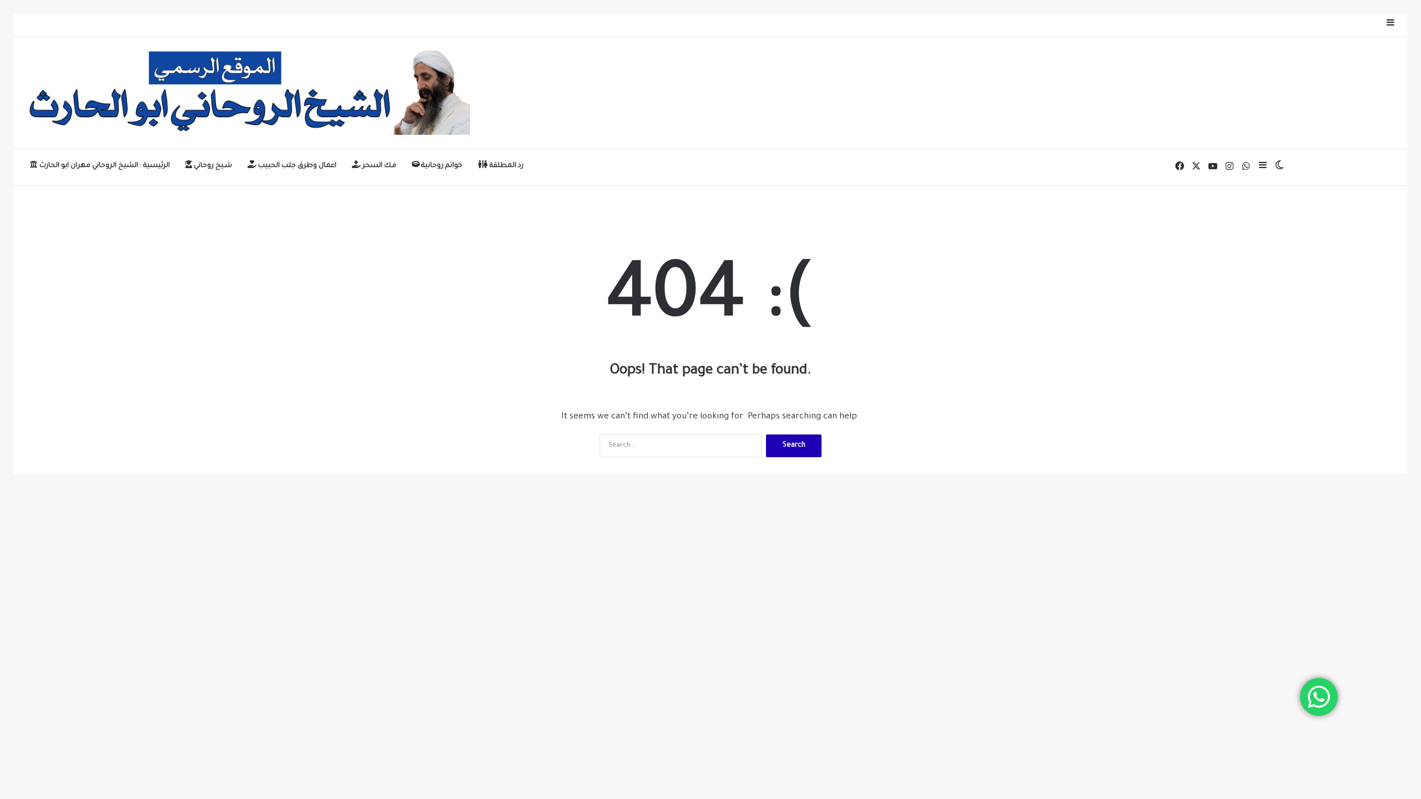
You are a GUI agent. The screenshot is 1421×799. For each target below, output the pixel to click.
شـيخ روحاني (212, 166)
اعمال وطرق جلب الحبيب (296, 166)
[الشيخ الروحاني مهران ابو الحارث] (246, 92)
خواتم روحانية (441, 166)
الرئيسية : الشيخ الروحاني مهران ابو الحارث (104, 166)
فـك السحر (378, 166)
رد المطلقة (505, 166)
